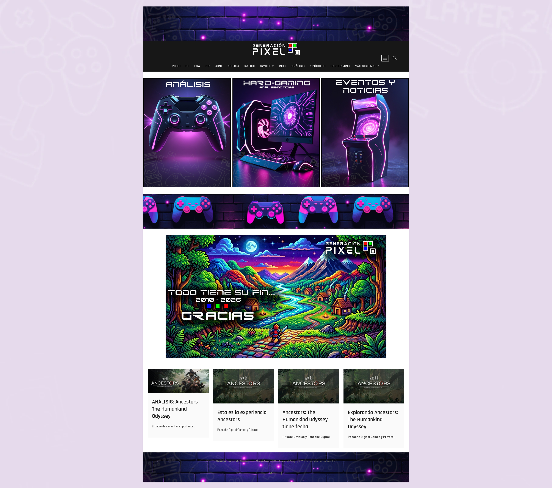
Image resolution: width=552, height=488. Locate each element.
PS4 (197, 66)
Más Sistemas (365, 66)
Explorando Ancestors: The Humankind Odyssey (373, 419)
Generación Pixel (227, 461)
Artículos (318, 66)
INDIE (283, 66)
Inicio (176, 66)
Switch (249, 66)
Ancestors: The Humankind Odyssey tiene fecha (305, 419)
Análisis (298, 66)
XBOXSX (233, 66)
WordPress (279, 461)
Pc (187, 66)
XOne (219, 66)
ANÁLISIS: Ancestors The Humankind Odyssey (175, 409)
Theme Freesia (264, 461)
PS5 (207, 66)
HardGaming (340, 66)
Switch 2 (267, 66)
